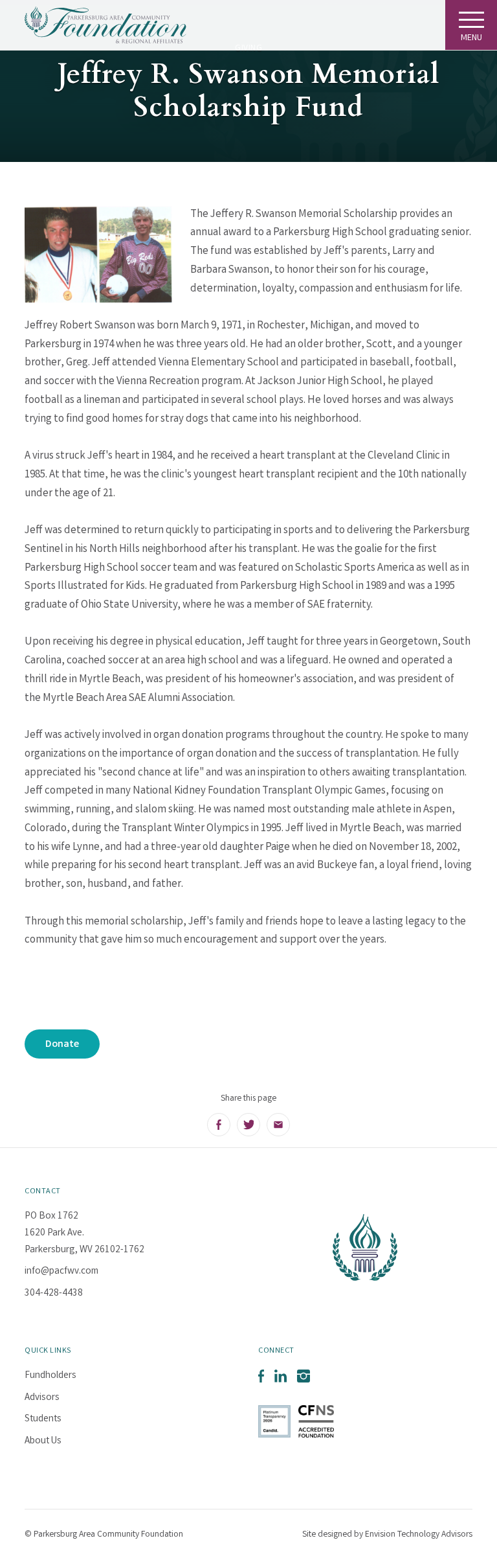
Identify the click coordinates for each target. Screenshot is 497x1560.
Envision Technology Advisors (418, 1534)
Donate (62, 1044)
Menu (471, 38)
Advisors (42, 1398)
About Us (43, 1441)
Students (43, 1419)
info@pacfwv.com (61, 1272)
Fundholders (50, 1376)
